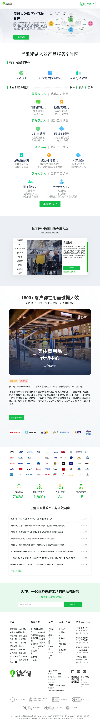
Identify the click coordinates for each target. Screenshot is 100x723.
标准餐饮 (34, 660)
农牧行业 (41, 643)
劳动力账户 (14, 639)
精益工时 (13, 643)
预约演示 (48, 204)
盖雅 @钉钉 (23, 656)
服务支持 (62, 629)
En (82, 4)
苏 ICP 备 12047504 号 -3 (47, 718)
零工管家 (22, 632)
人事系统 (22, 643)
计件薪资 (13, 653)
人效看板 (22, 629)
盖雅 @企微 (23, 660)
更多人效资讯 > (16, 571)
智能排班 (13, 629)
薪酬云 (21, 646)
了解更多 (71, 268)
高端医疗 (41, 632)
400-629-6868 (60, 674)
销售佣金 (13, 649)
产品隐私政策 (25, 718)
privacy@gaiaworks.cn (57, 690)
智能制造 (34, 644)
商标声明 (79, 716)
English (51, 652)
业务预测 (22, 639)
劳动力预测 (23, 636)
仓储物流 (41, 636)
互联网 (40, 629)
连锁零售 (34, 657)
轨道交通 (41, 639)
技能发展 (13, 646)
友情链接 (34, 718)
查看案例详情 (16, 418)
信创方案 (13, 662)
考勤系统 (68, 558)
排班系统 (18, 398)
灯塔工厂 (34, 647)
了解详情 (21, 37)
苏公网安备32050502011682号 (66, 718)
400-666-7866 (60, 677)
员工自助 (22, 653)
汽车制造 (34, 635)
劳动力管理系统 (57, 392)
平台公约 (80, 718)
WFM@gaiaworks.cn (57, 685)
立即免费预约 (73, 604)
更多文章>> (85, 623)
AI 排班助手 (14, 632)
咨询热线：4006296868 (50, 597)
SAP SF (22, 649)
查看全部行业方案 (68, 272)
